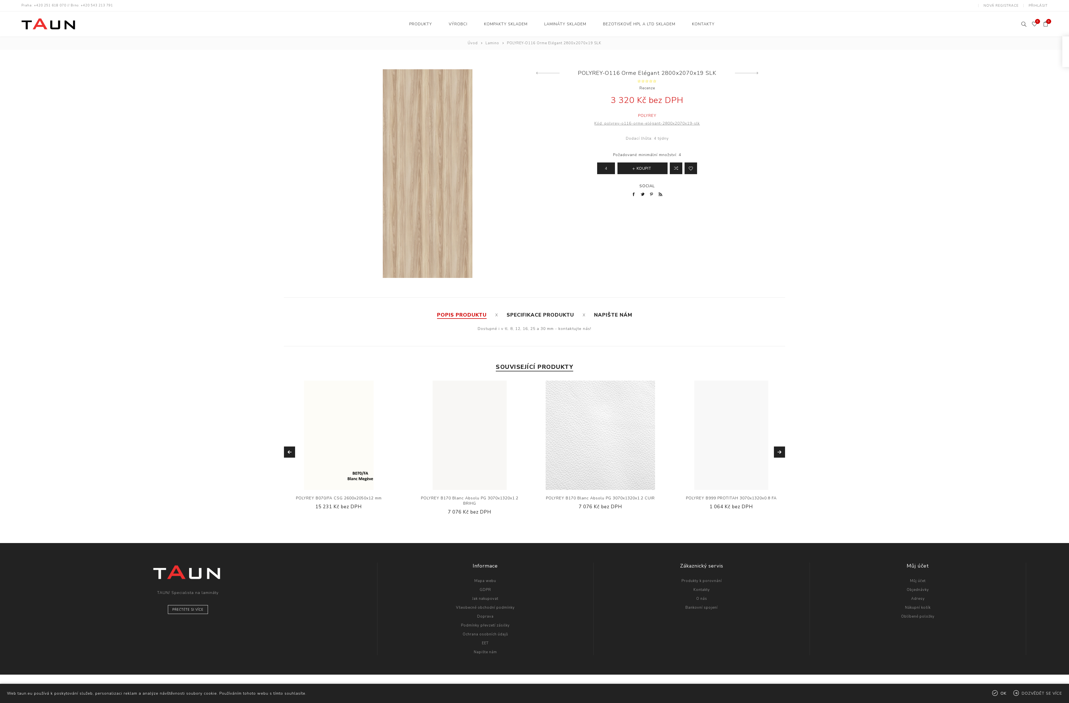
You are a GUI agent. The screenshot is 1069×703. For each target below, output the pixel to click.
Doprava (485, 616)
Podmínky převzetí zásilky (485, 625)
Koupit (355, 435)
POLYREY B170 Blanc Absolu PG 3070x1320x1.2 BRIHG (469, 500)
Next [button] (779, 452)
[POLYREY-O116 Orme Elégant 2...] (548, 73)
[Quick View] (321, 435)
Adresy (918, 598)
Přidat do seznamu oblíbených (691, 168)
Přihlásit (1038, 5)
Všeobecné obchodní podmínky (485, 607)
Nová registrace (1001, 5)
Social (647, 186)
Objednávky (918, 589)
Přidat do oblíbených (344, 435)
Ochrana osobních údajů (485, 634)
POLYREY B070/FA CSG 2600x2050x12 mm (339, 498)
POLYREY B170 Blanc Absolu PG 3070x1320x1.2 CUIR (600, 498)
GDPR (485, 589)
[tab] (462, 315)
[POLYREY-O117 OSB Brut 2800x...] (747, 73)
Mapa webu (485, 580)
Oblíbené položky (918, 616)
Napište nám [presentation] (613, 315)
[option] (338, 449)
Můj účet (918, 580)
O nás (701, 598)
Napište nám (485, 652)
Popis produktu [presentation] (462, 315)
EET (485, 643)
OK (1003, 693)
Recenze (647, 88)
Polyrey (647, 115)
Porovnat (676, 168)
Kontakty (701, 589)
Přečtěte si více (187, 610)
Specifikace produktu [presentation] (540, 315)
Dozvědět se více (1042, 693)
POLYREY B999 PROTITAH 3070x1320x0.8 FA (731, 498)
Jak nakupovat (485, 598)
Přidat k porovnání (333, 435)
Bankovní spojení (701, 607)
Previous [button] (289, 452)
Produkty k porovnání (701, 580)
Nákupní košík (918, 607)
